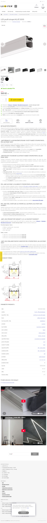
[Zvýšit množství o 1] (6, 99)
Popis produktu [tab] (6, 122)
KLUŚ (44, 132)
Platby (3, 491)
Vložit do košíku (17, 99)
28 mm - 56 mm (41, 335)
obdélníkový (42, 321)
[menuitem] (4, 11)
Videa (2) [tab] (18, 122)
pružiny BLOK (19, 173)
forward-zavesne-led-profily (8, 382)
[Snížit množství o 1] (6, 101)
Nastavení (23, 510)
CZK (42, 1)
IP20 (44, 344)
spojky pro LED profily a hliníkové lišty (28, 251)
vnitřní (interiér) (42, 356)
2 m (42, 359)
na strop (43, 324)
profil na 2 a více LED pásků (39, 315)
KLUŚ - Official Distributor (40, 312)
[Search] (15, 6)
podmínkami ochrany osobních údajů (27, 456)
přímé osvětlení (42, 332)
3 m (44, 359)
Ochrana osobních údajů (6, 496)
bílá (41, 318)
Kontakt (3, 486)
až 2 (44, 341)
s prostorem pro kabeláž (40, 338)
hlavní (44, 330)
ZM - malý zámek (41, 347)
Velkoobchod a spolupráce (7, 487)
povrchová (39, 327)
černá (44, 318)
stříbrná (39, 318)
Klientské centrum (5, 484)
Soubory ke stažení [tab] (29, 122)
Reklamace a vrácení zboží (7, 489)
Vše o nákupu (3, 1)
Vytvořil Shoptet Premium (42, 520)
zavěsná (43, 327)
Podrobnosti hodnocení (16, 21)
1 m (40, 359)
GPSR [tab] (41, 122)
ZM (44, 353)
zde (28, 507)
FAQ (3, 482)
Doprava (3, 493)
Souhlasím (23, 512)
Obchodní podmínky (6, 494)
